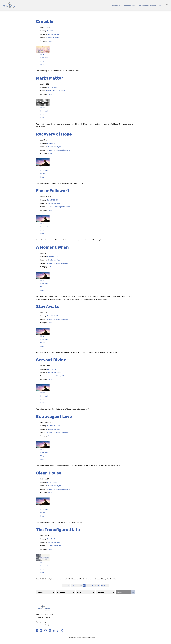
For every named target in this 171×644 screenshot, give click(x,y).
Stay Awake (47, 306)
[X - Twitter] (62, 630)
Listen (42, 54)
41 (105, 585)
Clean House (48, 473)
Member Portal (129, 5)
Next (108, 585)
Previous (63, 585)
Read (42, 64)
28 (81, 585)
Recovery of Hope (52, 37)
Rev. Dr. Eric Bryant (55, 34)
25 (73, 585)
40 (102, 585)
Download (44, 58)
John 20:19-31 (52, 87)
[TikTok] (58, 630)
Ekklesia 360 (99, 637)
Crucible (44, 21)
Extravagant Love (54, 416)
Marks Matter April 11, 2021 (55, 91)
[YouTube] (45, 630)
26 (75, 585)
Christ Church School (147, 5)
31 (89, 585)
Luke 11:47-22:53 (53, 256)
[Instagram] (41, 630)
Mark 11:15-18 (52, 482)
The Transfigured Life (58, 529)
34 (98, 585)
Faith (50, 94)
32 (93, 585)
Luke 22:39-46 (52, 316)
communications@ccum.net (46, 625)
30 (87, 585)
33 (95, 585)
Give (160, 5)
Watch (42, 61)
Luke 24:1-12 (51, 143)
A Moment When (52, 247)
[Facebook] (37, 630)
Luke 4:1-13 (51, 31)
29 (84, 585)
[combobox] (45, 592)
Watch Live (116, 5)
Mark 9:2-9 (51, 539)
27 (78, 585)
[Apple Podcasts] (54, 630)
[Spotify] (50, 630)
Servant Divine (51, 359)
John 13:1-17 (51, 369)
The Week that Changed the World (58, 150)
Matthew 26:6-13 (53, 426)
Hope (50, 41)
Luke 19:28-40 (52, 200)
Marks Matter (49, 78)
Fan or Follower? (53, 190)
